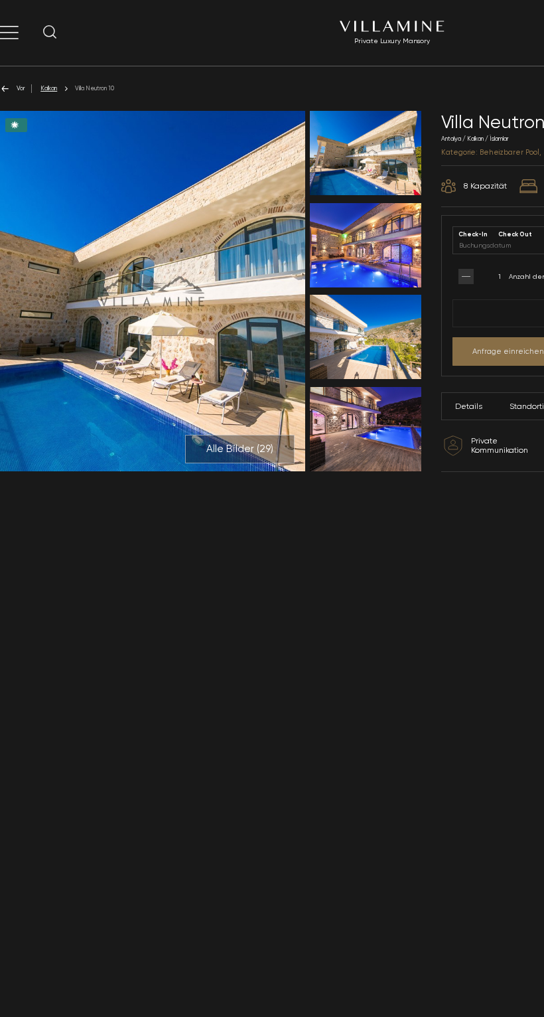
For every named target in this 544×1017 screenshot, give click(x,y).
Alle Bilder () (239, 449)
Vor (21, 88)
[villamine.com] (9, 32)
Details (468, 406)
